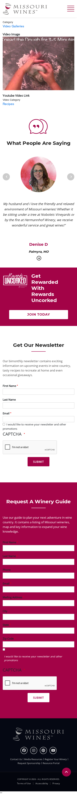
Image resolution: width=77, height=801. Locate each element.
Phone (7, 570)
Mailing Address (12, 597)
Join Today (38, 314)
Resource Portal (51, 763)
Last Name (9, 399)
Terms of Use (24, 783)
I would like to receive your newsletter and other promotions (33, 658)
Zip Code (8, 638)
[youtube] (53, 750)
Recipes (8, 103)
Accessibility (41, 783)
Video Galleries (13, 26)
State (6, 625)
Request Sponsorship (29, 763)
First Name (9, 386)
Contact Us (16, 759)
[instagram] (33, 750)
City (5, 611)
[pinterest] (43, 750)
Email (6, 413)
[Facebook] (24, 750)
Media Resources (33, 759)
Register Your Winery (56, 759)
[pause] (39, 258)
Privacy (56, 783)
